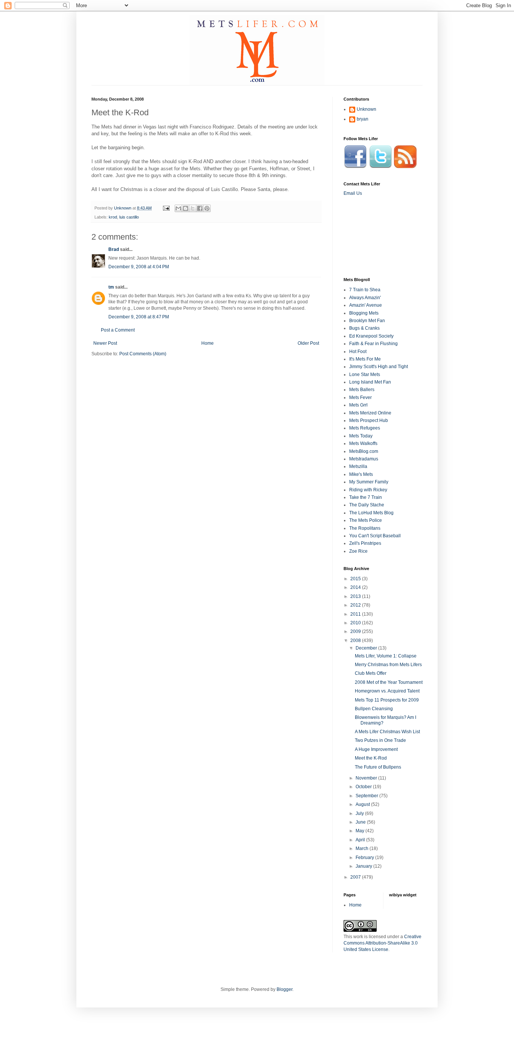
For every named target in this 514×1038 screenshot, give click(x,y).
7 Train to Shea (364, 289)
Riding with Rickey (368, 489)
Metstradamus (363, 459)
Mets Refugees (364, 428)
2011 (356, 614)
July (360, 813)
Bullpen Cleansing (374, 708)
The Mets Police (365, 520)
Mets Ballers (361, 389)
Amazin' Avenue (365, 305)
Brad (113, 249)
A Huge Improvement (376, 749)
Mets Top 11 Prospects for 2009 (387, 700)
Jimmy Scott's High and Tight (378, 366)
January (364, 866)
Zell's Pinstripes (365, 543)
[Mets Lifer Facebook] (355, 166)
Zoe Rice (358, 551)
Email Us (353, 193)
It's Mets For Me (365, 359)
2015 (356, 578)
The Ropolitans (364, 528)
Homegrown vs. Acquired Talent (387, 691)
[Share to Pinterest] (207, 208)
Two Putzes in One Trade (380, 740)
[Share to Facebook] (200, 208)
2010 (356, 622)
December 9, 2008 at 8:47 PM (138, 317)
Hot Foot (357, 351)
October (364, 786)
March (363, 848)
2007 (356, 877)
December (367, 648)
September (367, 795)
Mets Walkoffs (363, 443)
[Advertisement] (377, 236)
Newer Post (105, 343)
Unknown (366, 109)
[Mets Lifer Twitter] (380, 166)
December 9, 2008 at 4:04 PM (138, 266)
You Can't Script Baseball (375, 535)
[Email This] (178, 208)
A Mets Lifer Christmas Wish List (387, 731)
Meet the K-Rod (371, 758)
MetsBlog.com (363, 451)
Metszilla (358, 466)
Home (207, 343)
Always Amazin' (365, 297)
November (367, 778)
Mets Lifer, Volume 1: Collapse (386, 656)
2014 (356, 587)
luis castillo (129, 217)
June (361, 822)
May (360, 830)
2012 (356, 605)
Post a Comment (118, 330)
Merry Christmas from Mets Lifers (388, 664)
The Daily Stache (366, 505)
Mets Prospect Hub (368, 420)
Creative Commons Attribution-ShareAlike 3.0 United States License (382, 943)
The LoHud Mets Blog (371, 512)
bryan (362, 119)
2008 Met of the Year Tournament (389, 682)
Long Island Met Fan (370, 382)
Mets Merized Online (370, 413)
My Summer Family (368, 482)
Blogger (284, 989)
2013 (356, 596)
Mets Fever (360, 397)
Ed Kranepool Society (371, 336)
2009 (356, 631)
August (363, 804)
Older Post (308, 343)
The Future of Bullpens (378, 767)
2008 (356, 640)
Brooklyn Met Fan (367, 320)
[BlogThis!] (185, 208)
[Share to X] (192, 208)
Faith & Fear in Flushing (373, 343)
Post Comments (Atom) (142, 353)
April (361, 839)
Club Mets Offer (370, 673)
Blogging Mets (364, 313)
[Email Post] (166, 208)
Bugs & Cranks (364, 328)
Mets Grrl (358, 405)
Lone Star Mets (364, 374)
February (365, 857)
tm (111, 287)
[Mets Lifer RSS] (405, 166)
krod (113, 217)
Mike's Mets (361, 474)
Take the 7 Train (365, 497)
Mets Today (361, 436)
